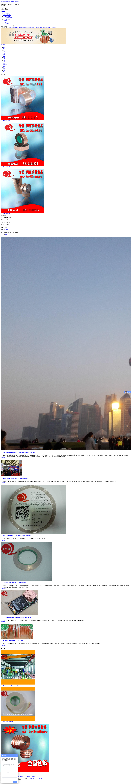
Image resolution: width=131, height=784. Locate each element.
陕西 (4, 60)
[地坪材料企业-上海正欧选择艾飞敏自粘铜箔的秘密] (11, 475)
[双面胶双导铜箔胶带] (18, 720)
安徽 (4, 53)
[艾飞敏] (3, 11)
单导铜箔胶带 (24, 27)
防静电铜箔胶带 (38, 27)
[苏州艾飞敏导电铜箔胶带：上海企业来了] (17, 638)
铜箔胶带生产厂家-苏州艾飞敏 (10, 685)
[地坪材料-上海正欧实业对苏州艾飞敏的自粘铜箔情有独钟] (33, 533)
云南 (4, 70)
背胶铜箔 (45, 27)
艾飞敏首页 (6, 13)
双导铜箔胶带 (17, 27)
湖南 (4, 54)
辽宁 (4, 61)
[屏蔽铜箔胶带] (22, 119)
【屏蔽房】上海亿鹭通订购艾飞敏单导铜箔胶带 (14, 582)
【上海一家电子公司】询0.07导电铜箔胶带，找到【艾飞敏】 (17, 617)
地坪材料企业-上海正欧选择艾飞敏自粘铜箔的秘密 (15, 478)
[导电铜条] (25, 772)
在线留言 (8, 1)
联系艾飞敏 (3, 1)
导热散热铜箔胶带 (8, 17)
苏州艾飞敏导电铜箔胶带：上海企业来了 (13, 640)
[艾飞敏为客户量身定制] (33, 43)
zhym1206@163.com (8, 229)
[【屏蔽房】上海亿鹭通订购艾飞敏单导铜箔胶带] (26, 580)
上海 (4, 51)
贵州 (4, 71)
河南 (4, 57)
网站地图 (17, 1)
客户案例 (6, 20)
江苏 (4, 47)
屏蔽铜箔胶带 (7, 15)
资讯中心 (6, 22)
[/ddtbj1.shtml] (22, 165)
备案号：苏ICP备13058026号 (35, 778)
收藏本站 (13, 1)
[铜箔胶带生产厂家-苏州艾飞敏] (18, 684)
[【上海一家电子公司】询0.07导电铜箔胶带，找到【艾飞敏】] (19, 615)
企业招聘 (27, 777)
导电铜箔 (54, 27)
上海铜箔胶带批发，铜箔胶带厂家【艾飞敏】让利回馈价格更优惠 (19, 452)
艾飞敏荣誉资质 (21, 777)
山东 (4, 50)
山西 (4, 58)
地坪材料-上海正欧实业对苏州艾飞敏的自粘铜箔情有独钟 (17, 535)
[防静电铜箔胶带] (22, 212)
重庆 (4, 66)
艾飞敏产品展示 (7, 19)
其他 (4, 63)
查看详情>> (3, 458)
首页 (6, 234)
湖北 (4, 56)
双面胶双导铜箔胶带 (8, 721)
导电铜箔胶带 (7, 16)
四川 (4, 67)
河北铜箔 (5, 64)
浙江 (4, 48)
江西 (4, 69)
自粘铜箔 (49, 27)
